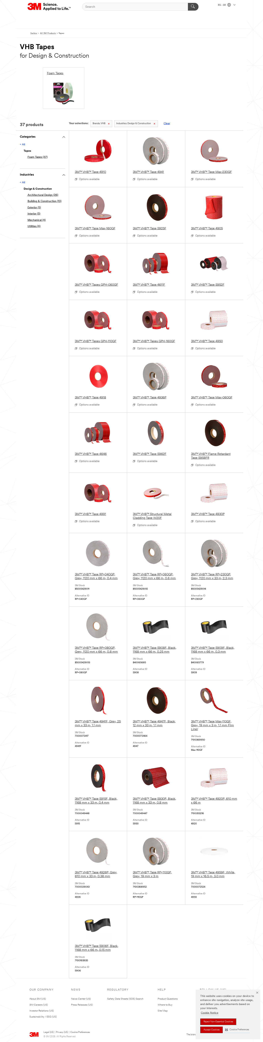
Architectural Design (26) (43, 195)
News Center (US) (81, 999)
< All (22, 144)
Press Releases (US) (82, 1005)
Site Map (163, 1011)
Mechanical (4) (37, 220)
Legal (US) (49, 1032)
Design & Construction (133, 123)
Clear (167, 123)
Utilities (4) (34, 226)
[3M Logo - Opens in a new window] (49, 7)
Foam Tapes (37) (38, 157)
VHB (99, 123)
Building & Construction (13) (44, 201)
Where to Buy (165, 1005)
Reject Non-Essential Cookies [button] (218, 1022)
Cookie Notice (209, 1013)
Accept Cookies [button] (211, 1030)
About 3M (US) (37, 999)
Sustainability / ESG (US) (43, 1017)
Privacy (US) (62, 1032)
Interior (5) (34, 213)
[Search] (193, 7)
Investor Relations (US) (41, 1011)
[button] (237, 1030)
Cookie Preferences (80, 1032)
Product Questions (168, 999)
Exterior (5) (34, 207)
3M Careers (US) (38, 1005)
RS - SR (222, 5)
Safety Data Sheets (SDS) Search (125, 999)
